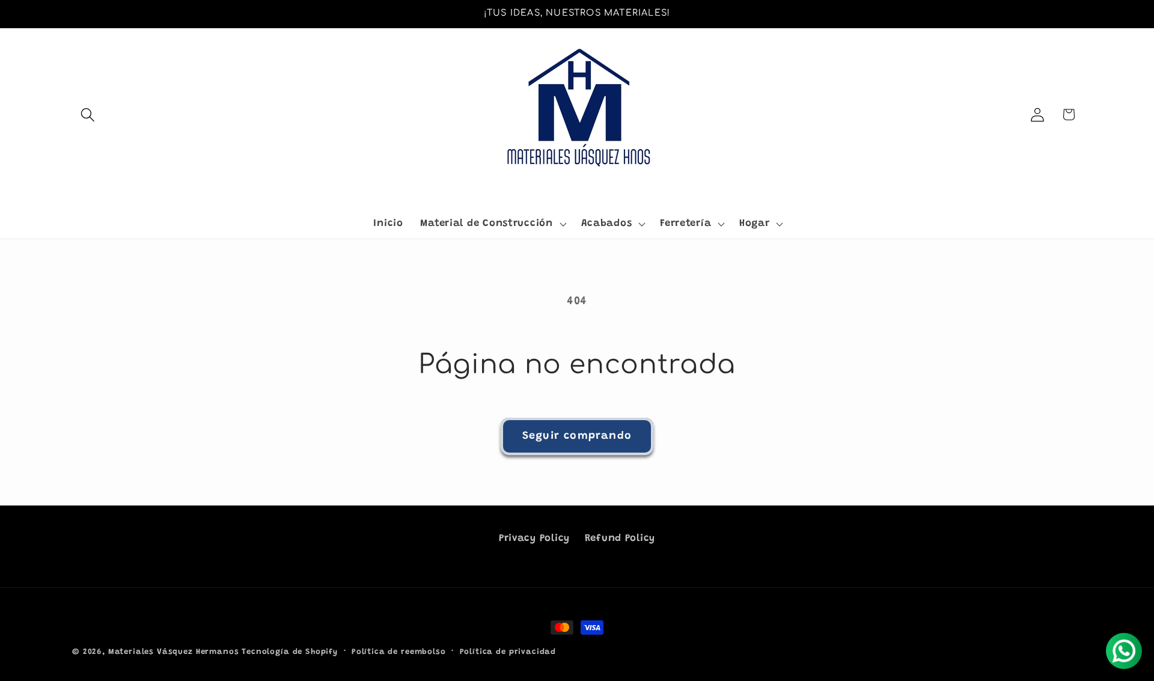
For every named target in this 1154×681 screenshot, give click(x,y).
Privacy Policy (534, 538)
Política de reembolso (399, 652)
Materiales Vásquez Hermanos (173, 652)
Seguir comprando (577, 436)
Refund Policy (620, 538)
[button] (88, 114)
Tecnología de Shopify (290, 652)
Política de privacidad (508, 652)
